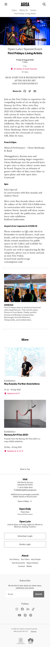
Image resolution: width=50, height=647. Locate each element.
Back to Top (25, 469)
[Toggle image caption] (43, 299)
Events (33, 10)
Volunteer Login (25, 536)
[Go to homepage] (25, 4)
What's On (24, 10)
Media (29, 566)
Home (14, 10)
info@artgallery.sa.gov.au (25, 490)
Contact (21, 566)
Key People (36, 559)
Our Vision (25, 559)
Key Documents (18, 563)
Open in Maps (23, 501)
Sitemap (34, 631)
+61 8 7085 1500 (26, 487)
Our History (14, 559)
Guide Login (25, 544)
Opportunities (32, 563)
